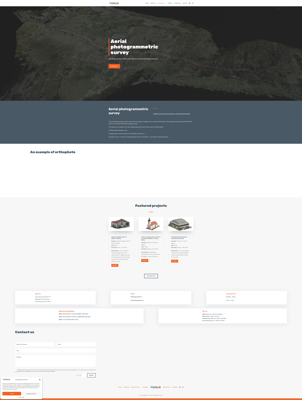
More (115, 265)
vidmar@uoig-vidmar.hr (137, 300)
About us (153, 3)
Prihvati (12, 393)
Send (91, 375)
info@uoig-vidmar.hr (136, 297)
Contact (185, 3)
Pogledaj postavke (31, 393)
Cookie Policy (21, 397)
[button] (40, 379)
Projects (170, 3)
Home (147, 3)
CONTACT (114, 66)
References (177, 3)
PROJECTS (151, 276)
